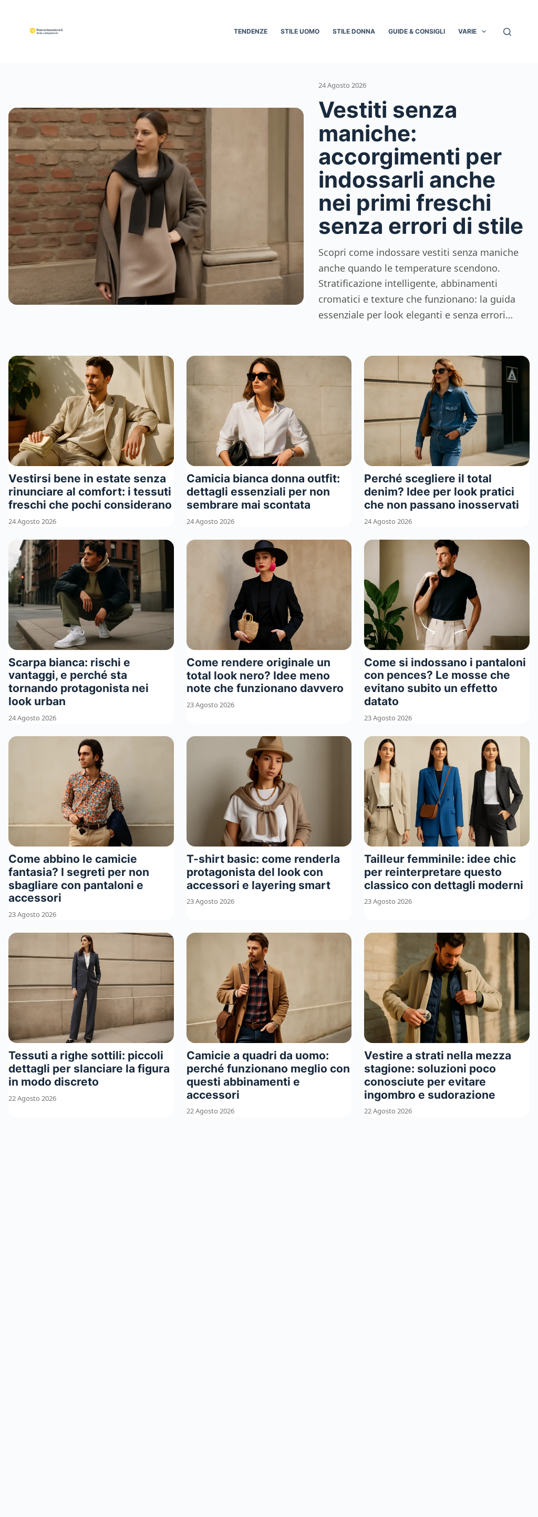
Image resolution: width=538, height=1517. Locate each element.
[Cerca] (507, 32)
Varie (467, 31)
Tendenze (250, 31)
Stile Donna (354, 31)
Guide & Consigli (416, 31)
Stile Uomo (300, 31)
